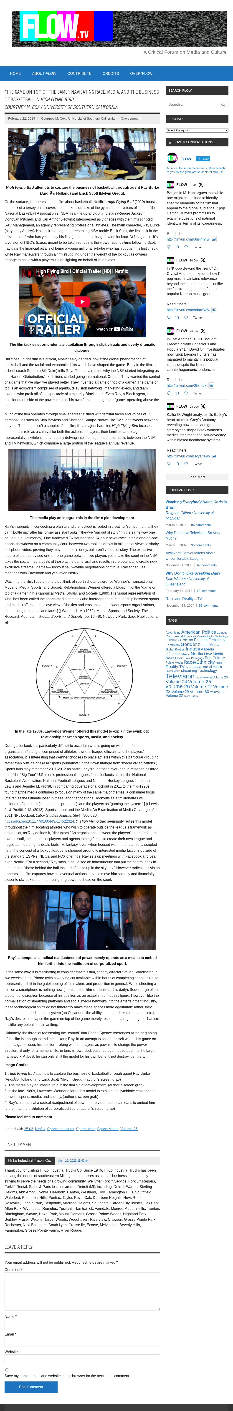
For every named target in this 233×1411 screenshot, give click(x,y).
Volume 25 (129, 1129)
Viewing (207, 677)
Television (180, 676)
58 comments (208, 605)
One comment (131, 118)
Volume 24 (176, 681)
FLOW (181, 185)
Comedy (222, 632)
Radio (219, 662)
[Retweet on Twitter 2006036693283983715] (178, 317)
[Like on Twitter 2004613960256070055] (187, 393)
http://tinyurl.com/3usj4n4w (188, 239)
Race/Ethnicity (199, 662)
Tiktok (198, 677)
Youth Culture (191, 696)
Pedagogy (197, 658)
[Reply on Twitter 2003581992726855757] (170, 464)
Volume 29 (180, 692)
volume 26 (178, 686)
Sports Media (108, 1129)
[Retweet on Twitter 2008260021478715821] (178, 247)
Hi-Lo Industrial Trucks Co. (29, 1160)
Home (15, 73)
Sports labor (85, 1129)
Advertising (173, 632)
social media (212, 667)
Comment (14, 1270)
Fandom (201, 640)
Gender (189, 644)
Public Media (174, 662)
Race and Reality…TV (184, 599)
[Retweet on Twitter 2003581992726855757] (178, 464)
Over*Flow (182, 658)
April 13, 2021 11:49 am (73, 1160)
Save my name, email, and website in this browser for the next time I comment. (67, 1376)
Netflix (40, 1129)
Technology (207, 670)
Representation (193, 667)
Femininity (216, 640)
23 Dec (194, 406)
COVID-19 (172, 640)
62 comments (206, 591)
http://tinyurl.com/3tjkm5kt (187, 385)
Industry (194, 648)
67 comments (207, 565)
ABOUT (44, 73)
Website (11, 1352)
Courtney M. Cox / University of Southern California (78, 118)
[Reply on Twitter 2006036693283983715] (170, 317)
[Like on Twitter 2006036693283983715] (187, 317)
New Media (213, 654)
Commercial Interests (181, 636)
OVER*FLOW (141, 73)
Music (185, 654)
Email (10, 1334)
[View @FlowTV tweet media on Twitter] (214, 239)
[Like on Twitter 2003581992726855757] (187, 464)
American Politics (198, 632)
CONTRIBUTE (79, 73)
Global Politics (175, 649)
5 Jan (193, 185)
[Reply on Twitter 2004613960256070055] (170, 393)
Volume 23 (220, 677)
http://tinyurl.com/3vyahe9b (188, 456)
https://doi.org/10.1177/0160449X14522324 (39, 821)
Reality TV (175, 666)
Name (11, 1316)
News (170, 658)
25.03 (28, 1129)
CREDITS (111, 73)
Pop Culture (215, 658)
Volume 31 (217, 692)
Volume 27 (201, 686)
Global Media (208, 645)
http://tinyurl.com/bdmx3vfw (188, 310)
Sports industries (60, 1129)
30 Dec (194, 260)
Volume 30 (199, 691)
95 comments (201, 525)
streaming (189, 670)
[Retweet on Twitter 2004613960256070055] (178, 393)
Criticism (186, 640)
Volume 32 (174, 695)
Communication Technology (212, 636)
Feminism (173, 645)
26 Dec (194, 331)
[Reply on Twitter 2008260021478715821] (170, 247)
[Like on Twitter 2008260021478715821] (187, 247)
